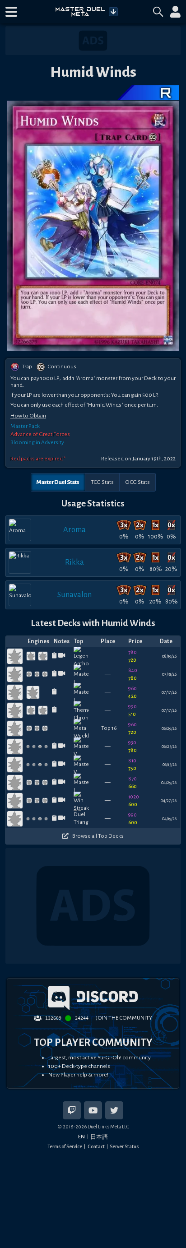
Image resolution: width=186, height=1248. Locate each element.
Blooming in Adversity (37, 442)
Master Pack (25, 426)
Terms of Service (64, 1146)
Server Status (124, 1146)
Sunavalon (74, 594)
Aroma (74, 529)
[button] (11, 12)
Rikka (74, 562)
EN (81, 1136)
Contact (96, 1146)
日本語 (99, 1137)
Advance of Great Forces (40, 434)
